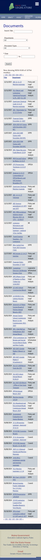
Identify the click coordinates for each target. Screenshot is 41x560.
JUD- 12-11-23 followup (17, 196)
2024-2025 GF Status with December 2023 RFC (20, 127)
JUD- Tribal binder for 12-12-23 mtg (20, 111)
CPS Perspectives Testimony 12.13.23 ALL (19, 167)
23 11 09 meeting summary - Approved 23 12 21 (19, 425)
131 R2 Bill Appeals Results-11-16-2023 (19, 444)
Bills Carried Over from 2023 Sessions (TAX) (19, 247)
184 (17, 75)
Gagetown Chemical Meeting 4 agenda (19, 187)
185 (20, 75)
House (19, 17)
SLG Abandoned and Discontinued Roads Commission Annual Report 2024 (19, 407)
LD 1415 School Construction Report (19, 288)
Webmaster (26, 554)
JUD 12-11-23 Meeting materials (19, 83)
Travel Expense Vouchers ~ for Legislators (18, 239)
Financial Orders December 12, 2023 (19, 119)
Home (3, 17)
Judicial (19, 538)
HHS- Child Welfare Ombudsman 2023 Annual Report (19, 331)
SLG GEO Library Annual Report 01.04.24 (18, 376)
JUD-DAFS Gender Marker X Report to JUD (19, 351)
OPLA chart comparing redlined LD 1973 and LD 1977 (20, 513)
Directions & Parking (20, 547)
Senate (11, 17)
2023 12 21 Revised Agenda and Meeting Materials (19, 451)
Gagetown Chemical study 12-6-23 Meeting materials (19, 104)
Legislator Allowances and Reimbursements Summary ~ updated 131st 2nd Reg (19, 228)
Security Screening (30, 545)
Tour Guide (7, 545)
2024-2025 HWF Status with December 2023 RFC (19, 135)
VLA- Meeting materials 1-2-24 (18, 469)
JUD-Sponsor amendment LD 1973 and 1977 (20, 206)
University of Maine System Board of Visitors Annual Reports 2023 (19, 308)
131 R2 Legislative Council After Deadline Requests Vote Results (19, 504)
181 (6, 75)
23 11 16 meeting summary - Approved (19, 438)
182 (10, 75)
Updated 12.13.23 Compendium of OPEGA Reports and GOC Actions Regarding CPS (19, 178)
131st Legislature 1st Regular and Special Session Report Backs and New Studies (20, 341)
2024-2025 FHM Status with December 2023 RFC (19, 144)
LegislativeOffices (29, 17)
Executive (11, 538)
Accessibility (17, 545)
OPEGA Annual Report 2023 (17, 392)
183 (13, 75)
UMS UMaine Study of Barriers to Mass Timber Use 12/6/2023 (19, 280)
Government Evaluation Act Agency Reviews (18, 416)
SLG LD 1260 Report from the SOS (19, 366)
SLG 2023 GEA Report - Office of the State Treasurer (20, 385)
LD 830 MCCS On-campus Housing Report (18, 298)
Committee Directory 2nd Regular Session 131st (20, 270)
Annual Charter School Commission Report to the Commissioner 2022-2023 (19, 320)
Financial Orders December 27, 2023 (19, 263)
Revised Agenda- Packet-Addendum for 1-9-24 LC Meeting (19, 487)
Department (16, 77)
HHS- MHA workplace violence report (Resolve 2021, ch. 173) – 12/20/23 (19, 216)
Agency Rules (28, 538)
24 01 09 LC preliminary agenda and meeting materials (19, 461)
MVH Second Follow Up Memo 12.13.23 (19, 159)
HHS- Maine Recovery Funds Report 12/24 (19, 151)
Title (5, 77)
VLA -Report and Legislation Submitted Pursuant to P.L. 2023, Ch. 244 (19, 94)
